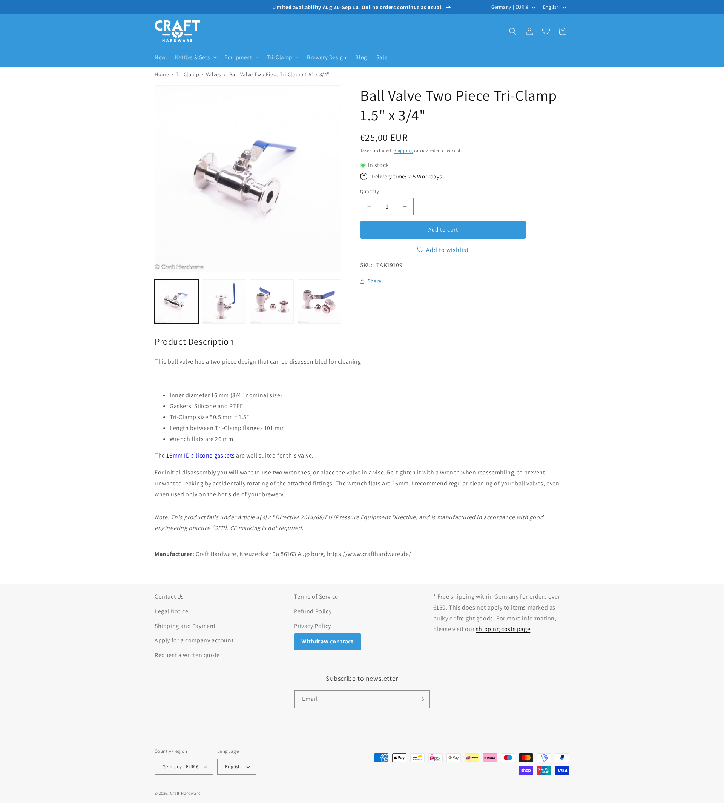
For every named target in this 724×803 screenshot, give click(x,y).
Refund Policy (312, 611)
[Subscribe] (421, 699)
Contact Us (169, 596)
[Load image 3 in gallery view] (272, 301)
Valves (213, 74)
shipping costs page (503, 629)
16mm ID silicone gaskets (200, 455)
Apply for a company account (194, 640)
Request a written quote (187, 655)
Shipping (403, 150)
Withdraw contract (327, 641)
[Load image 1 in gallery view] (176, 301)
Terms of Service (316, 596)
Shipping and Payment (185, 626)
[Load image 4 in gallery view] (319, 301)
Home (162, 74)
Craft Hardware (185, 793)
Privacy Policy (312, 626)
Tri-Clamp (187, 74)
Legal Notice (171, 611)
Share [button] (375, 281)
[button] (195, 57)
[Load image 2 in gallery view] (224, 301)
